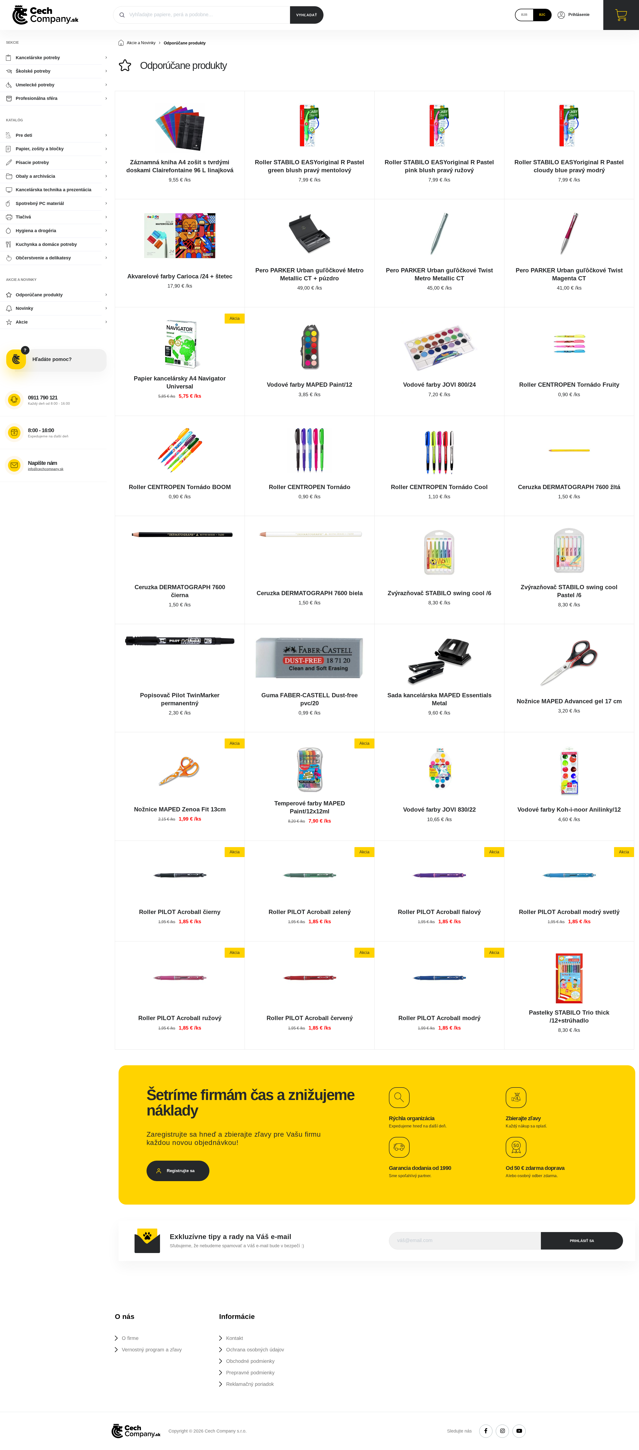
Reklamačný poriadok (250, 1384)
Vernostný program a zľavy (152, 1349)
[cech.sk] (45, 15)
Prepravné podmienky (250, 1372)
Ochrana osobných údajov (255, 1349)
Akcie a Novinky (141, 43)
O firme (130, 1338)
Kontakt (234, 1338)
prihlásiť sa (582, 1241)
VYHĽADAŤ (306, 15)
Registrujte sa (180, 1170)
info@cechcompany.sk (45, 469)
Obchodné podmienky (250, 1361)
